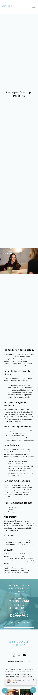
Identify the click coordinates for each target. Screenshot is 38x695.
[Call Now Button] (5, 690)
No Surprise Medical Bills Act (19, 661)
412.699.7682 (19, 615)
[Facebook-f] (19, 655)
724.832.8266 (19, 601)
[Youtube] (24, 655)
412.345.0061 (19, 608)
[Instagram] (14, 655)
